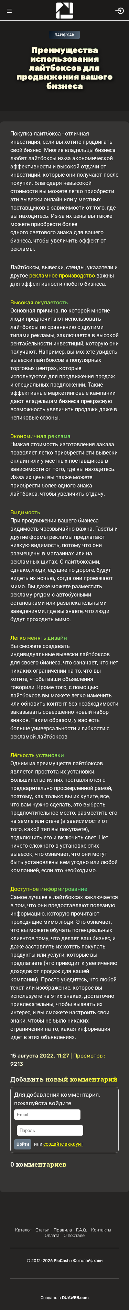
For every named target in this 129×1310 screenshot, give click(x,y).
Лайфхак (64, 35)
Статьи (42, 1229)
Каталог (23, 1229)
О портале (74, 1235)
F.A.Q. (81, 1229)
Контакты (101, 1229)
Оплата (52, 1235)
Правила (63, 1229)
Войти (23, 1144)
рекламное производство (62, 275)
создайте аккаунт (63, 1144)
